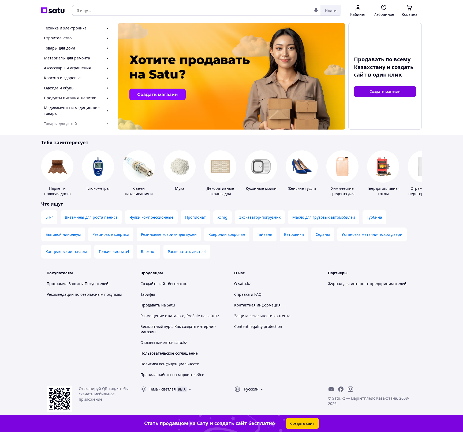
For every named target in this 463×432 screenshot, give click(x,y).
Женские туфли (302, 188)
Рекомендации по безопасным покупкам (84, 294)
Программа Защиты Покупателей (78, 283)
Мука (179, 188)
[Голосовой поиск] (315, 10)
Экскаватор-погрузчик (260, 217)
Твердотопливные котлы (384, 191)
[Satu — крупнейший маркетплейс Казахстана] (53, 10)
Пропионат (195, 217)
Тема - (162, 389)
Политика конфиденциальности (169, 363)
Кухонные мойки (261, 188)
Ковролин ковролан (226, 234)
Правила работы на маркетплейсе (172, 374)
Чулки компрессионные (151, 217)
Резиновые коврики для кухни (169, 234)
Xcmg (222, 217)
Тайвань (264, 234)
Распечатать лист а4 (187, 251)
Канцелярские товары (66, 251)
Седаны (323, 234)
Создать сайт (302, 423)
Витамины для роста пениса (91, 217)
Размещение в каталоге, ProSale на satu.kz (179, 315)
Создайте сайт (153, 283)
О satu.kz (242, 283)
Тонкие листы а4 (114, 251)
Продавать (150, 305)
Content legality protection (258, 326)
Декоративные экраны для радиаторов (220, 194)
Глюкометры (98, 188)
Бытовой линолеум (63, 234)
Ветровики (294, 234)
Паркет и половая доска (57, 191)
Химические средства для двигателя (342, 194)
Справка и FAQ (248, 294)
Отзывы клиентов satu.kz (163, 342)
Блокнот (148, 251)
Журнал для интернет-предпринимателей (367, 283)
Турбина (374, 217)
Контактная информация (257, 305)
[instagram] (350, 389)
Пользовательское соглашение (169, 353)
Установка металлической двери (372, 234)
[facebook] (341, 389)
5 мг (49, 217)
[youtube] (331, 389)
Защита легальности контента (262, 315)
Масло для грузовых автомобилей (323, 217)
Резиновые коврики (110, 234)
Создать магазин (385, 91)
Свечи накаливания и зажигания (139, 194)
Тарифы (147, 294)
